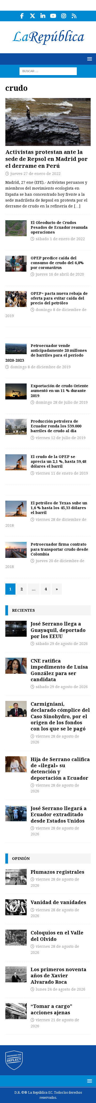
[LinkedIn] (42, 16)
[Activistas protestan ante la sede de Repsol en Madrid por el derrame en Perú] (48, 122)
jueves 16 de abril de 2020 (60, 274)
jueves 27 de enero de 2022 (35, 173)
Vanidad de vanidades (58, 902)
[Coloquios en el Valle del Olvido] (16, 938)
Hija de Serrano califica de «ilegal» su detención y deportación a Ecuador (60, 768)
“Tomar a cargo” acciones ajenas (51, 1009)
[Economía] (16, 228)
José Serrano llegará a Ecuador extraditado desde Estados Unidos (59, 814)
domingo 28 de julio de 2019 (62, 402)
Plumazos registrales (57, 872)
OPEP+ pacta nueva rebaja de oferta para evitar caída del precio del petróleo (59, 298)
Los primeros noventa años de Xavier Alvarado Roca (58, 975)
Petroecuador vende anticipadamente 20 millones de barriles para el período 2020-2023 (46, 353)
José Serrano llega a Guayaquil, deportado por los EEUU (58, 629)
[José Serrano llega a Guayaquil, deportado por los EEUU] (16, 629)
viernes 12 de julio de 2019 (61, 438)
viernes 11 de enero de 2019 (62, 473)
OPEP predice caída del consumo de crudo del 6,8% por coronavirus (57, 262)
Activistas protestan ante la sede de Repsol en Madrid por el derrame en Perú (46, 158)
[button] (89, 59)
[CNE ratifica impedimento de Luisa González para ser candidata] (16, 666)
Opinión (21, 858)
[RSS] (74, 16)
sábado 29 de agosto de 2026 (62, 644)
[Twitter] (32, 16)
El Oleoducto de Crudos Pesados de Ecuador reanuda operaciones (59, 227)
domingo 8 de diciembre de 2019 (40, 367)
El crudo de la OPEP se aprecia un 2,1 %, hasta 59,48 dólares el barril (58, 461)
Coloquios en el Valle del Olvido (57, 935)
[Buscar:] (48, 71)
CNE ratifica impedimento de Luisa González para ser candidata (59, 670)
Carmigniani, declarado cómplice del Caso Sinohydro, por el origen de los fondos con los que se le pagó (60, 716)
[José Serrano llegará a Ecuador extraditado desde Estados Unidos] (16, 813)
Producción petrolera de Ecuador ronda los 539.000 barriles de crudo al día (56, 426)
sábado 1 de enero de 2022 (60, 239)
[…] (77, 206)
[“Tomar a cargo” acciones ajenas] (16, 1011)
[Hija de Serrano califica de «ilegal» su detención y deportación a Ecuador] (16, 764)
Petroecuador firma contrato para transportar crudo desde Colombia (59, 549)
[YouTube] (53, 16)
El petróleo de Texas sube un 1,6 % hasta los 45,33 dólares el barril (59, 507)
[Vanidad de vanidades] (16, 907)
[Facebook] (22, 16)
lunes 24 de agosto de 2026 (60, 989)
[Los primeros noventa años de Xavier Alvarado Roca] (16, 974)
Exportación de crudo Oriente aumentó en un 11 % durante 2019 (59, 390)
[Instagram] (63, 16)
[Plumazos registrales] (16, 877)
